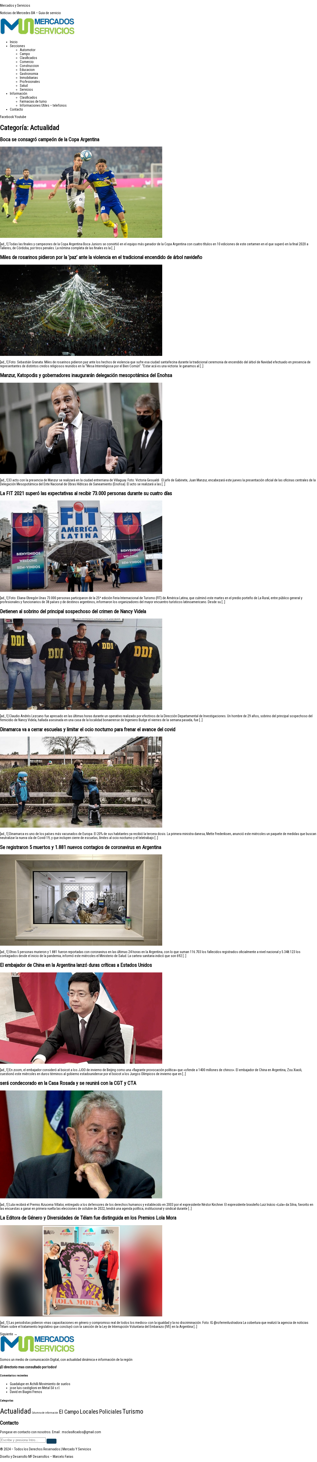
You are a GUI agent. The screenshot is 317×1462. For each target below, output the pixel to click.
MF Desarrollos (38, 1457)
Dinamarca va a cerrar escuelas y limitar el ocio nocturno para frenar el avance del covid (87, 729)
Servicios (26, 90)
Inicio (14, 42)
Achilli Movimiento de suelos (50, 1384)
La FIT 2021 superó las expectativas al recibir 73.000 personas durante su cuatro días (86, 493)
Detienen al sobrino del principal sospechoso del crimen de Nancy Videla (73, 611)
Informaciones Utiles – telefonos (43, 105)
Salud (24, 86)
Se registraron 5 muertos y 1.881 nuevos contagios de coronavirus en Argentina (80, 847)
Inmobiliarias (29, 78)
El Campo (69, 1411)
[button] (163, 46)
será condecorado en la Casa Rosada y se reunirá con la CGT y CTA (68, 1083)
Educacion (27, 70)
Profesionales (30, 82)
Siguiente (8, 1334)
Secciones (17, 46)
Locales (89, 1411)
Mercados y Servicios (15, 5)
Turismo (132, 1411)
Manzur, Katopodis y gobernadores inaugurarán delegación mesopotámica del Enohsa (86, 375)
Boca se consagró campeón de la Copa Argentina (49, 139)
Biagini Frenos (32, 1392)
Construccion (29, 66)
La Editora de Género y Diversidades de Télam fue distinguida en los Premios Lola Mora (88, 1218)
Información (18, 93)
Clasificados (28, 58)
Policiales (110, 1411)
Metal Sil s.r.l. (51, 1388)
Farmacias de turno (33, 101)
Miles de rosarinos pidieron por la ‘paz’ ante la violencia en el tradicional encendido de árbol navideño (101, 257)
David (14, 1392)
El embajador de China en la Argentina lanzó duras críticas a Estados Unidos (76, 965)
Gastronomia (29, 74)
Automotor (27, 50)
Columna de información (45, 1412)
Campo (25, 54)
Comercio (27, 62)
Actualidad (15, 1411)
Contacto (16, 109)
